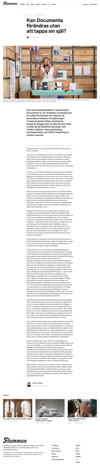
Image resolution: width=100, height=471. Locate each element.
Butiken (54, 454)
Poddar (53, 4)
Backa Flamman (56, 451)
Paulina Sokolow (13, 421)
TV (49, 4)
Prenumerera (93, 4)
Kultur (32, 4)
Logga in (85, 4)
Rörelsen (44, 4)
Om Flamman (55, 448)
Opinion (38, 4)
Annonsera (55, 456)
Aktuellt (22, 4)
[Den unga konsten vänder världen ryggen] (17, 408)
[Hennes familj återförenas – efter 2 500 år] (82, 408)
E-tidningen (55, 445)
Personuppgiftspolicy (58, 459)
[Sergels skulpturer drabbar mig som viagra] (50, 408)
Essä (27, 4)
